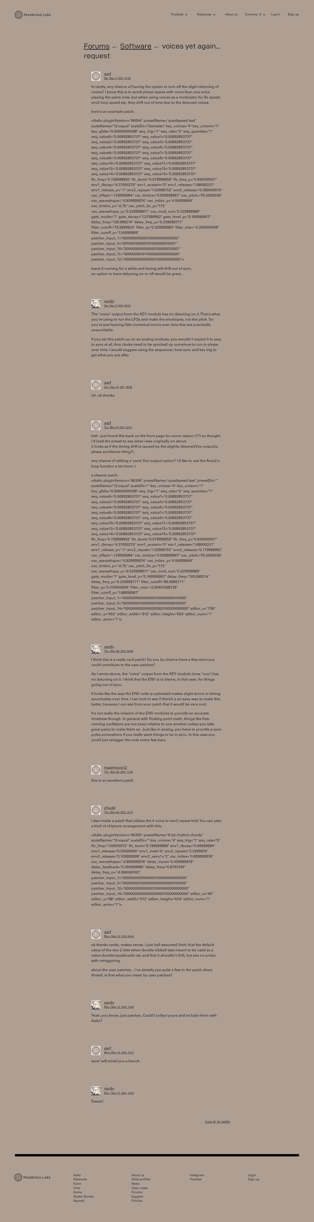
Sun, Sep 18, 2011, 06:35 (118, 387)
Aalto (77, 1175)
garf (107, 74)
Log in (275, 14)
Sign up (293, 14)
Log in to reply (217, 1122)
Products (177, 14)
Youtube (196, 1179)
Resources (204, 14)
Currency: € (253, 14)
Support (137, 1197)
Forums (97, 46)
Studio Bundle (83, 1197)
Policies (136, 1201)
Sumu (77, 1192)
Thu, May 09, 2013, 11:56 (118, 772)
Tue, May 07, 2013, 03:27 (118, 428)
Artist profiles (140, 1179)
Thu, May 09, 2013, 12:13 (118, 812)
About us (231, 14)
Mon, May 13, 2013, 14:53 (119, 1093)
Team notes (139, 1188)
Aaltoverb (80, 1179)
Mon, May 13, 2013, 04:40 (119, 936)
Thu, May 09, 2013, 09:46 (118, 651)
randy (109, 301)
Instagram (197, 1175)
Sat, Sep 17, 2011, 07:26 (117, 78)
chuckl (109, 808)
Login (252, 1175)
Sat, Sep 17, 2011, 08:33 (117, 306)
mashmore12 (115, 768)
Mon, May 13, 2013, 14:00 (119, 1007)
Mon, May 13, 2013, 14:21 (119, 1053)
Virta (76, 1188)
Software (135, 46)
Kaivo (77, 1184)
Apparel (78, 1201)
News (135, 1184)
